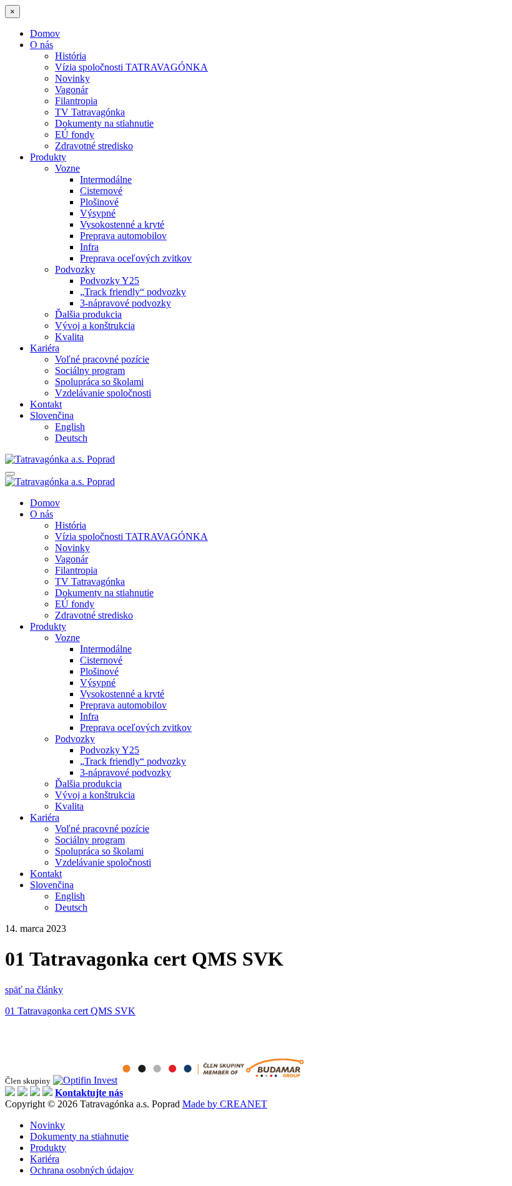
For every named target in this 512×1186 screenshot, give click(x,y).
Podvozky (75, 269)
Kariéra (44, 348)
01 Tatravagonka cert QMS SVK (70, 1011)
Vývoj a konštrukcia (95, 325)
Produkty (48, 157)
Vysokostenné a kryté (122, 224)
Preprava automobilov (123, 235)
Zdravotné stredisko (94, 145)
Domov (45, 33)
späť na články (34, 989)
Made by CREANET (224, 1104)
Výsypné (98, 213)
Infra (89, 247)
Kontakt (46, 404)
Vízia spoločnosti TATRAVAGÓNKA (131, 67)
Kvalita (69, 336)
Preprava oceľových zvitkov (136, 258)
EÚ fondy (74, 134)
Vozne (67, 168)
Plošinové (99, 202)
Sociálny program (90, 370)
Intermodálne (106, 179)
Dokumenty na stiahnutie (104, 123)
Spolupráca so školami (99, 381)
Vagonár (71, 89)
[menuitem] (268, 415)
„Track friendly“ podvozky (133, 292)
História (70, 56)
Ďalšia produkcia (88, 314)
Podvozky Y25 (109, 280)
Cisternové (101, 190)
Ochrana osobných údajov (82, 1170)
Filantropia (76, 101)
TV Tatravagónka (90, 112)
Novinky (72, 78)
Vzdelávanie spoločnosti (103, 393)
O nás (41, 44)
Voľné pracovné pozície (102, 359)
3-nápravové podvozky (125, 303)
